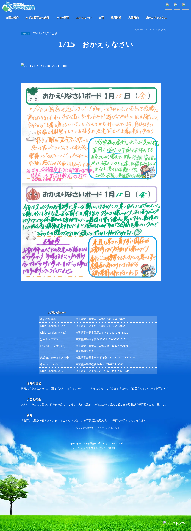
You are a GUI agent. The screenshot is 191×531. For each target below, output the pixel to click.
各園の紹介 (12, 17)
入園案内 (133, 17)
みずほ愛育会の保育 (37, 17)
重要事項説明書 (85, 350)
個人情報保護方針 (85, 428)
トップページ (138, 29)
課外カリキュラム (156, 17)
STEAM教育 (62, 17)
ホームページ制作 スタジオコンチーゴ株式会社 (95, 448)
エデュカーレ (84, 17)
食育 (101, 17)
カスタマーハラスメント (107, 428)
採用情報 (116, 17)
